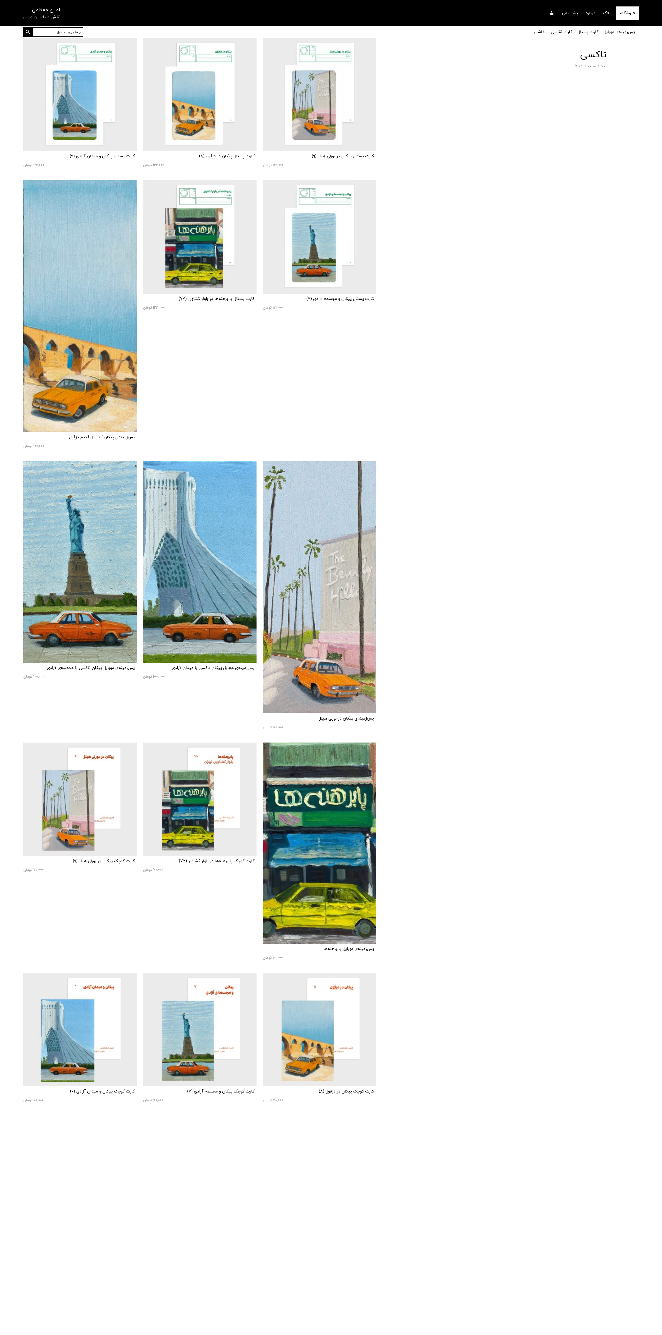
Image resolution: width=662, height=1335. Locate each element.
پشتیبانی (570, 13)
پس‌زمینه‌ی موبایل (619, 32)
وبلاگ (607, 13)
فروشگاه (627, 13)
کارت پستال (587, 32)
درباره (590, 13)
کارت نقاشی (561, 32)
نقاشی (540, 32)
